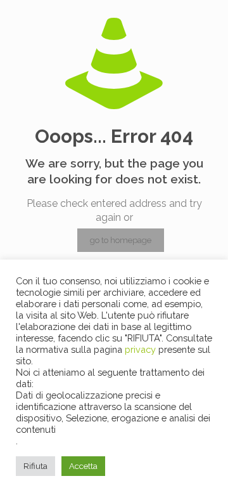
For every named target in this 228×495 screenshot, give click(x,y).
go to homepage (120, 240)
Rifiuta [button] (35, 466)
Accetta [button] (83, 466)
